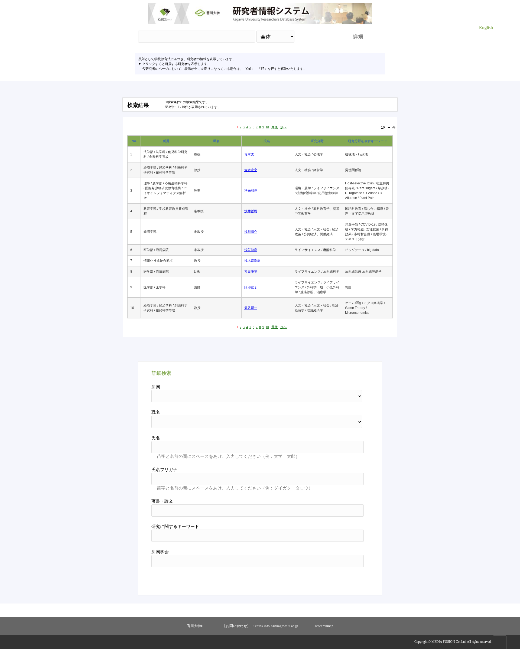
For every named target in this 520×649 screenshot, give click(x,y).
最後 (274, 127)
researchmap (324, 626)
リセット (350, 579)
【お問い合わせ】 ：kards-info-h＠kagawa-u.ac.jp (260, 626)
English (486, 27)
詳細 (358, 36)
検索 (319, 36)
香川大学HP (196, 626)
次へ (283, 127)
